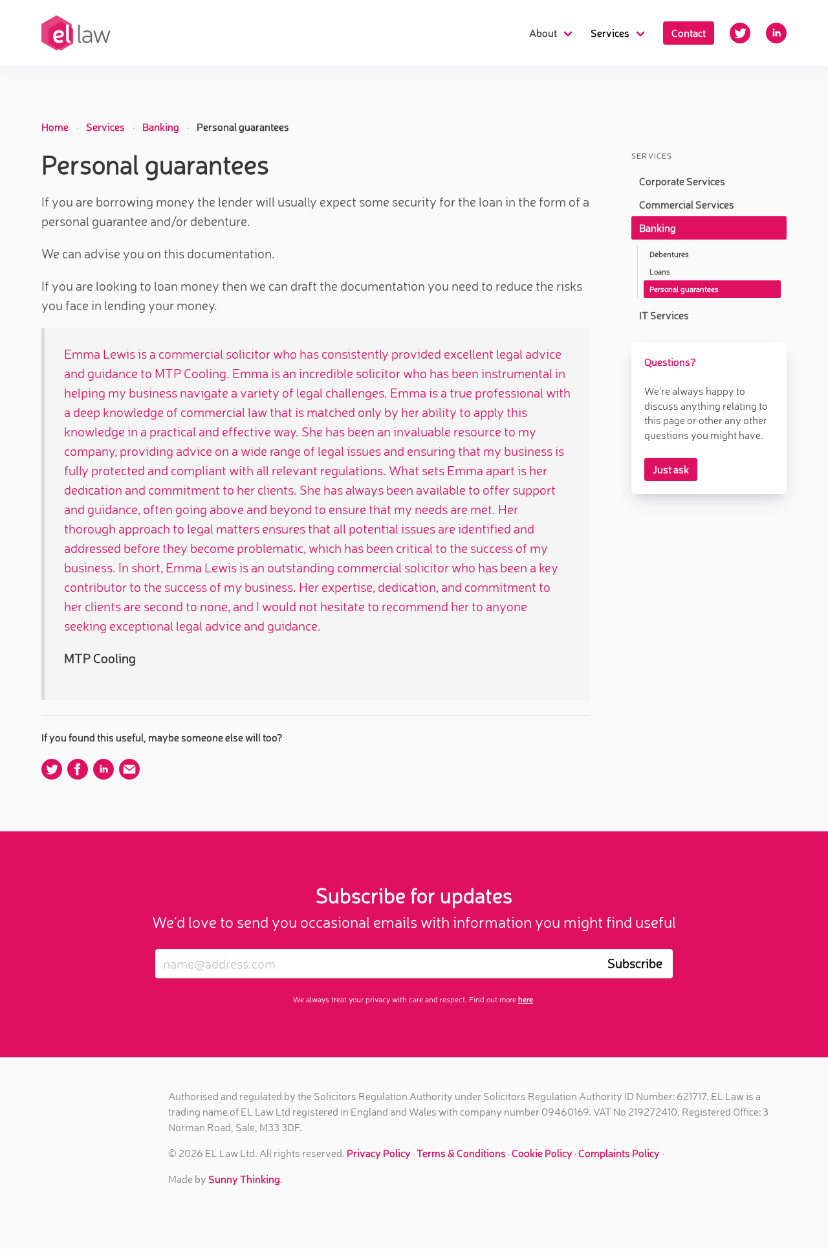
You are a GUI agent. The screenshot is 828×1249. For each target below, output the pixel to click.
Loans (659, 271)
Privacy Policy (379, 1153)
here (525, 999)
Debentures (669, 254)
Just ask (671, 469)
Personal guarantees (684, 289)
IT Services (664, 315)
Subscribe (634, 963)
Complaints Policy (619, 1153)
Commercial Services (686, 204)
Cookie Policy (542, 1153)
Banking (160, 126)
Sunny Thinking (244, 1179)
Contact (688, 33)
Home (55, 126)
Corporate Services (682, 181)
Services (105, 126)
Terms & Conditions (461, 1153)
